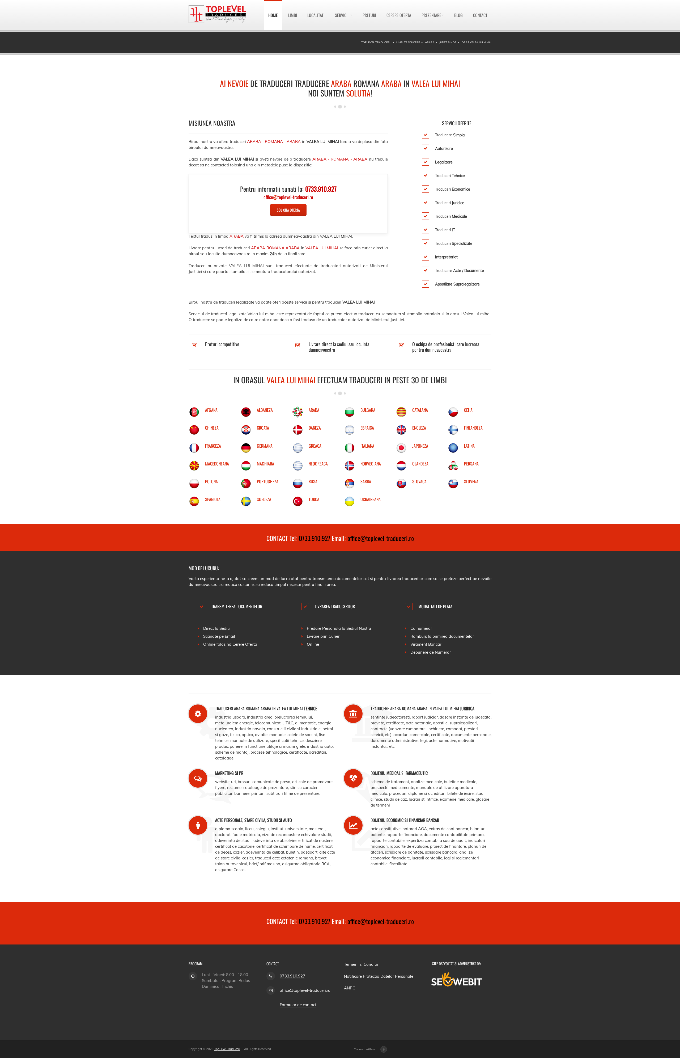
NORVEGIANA (370, 463)
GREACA (315, 446)
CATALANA (420, 410)
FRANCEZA (213, 446)
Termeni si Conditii (361, 964)
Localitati (316, 15)
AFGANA (211, 410)
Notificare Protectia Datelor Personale (378, 976)
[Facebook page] (383, 1049)
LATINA (469, 446)
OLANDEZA (420, 463)
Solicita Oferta (288, 210)
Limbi (292, 15)
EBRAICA (367, 428)
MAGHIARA (265, 463)
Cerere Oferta (398, 15)
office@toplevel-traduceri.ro (380, 538)
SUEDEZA (264, 499)
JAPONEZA (420, 446)
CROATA (263, 428)
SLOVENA (471, 481)
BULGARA (367, 410)
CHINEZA (212, 428)
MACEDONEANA (217, 463)
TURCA (314, 499)
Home (273, 15)
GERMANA (265, 446)
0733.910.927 (314, 538)
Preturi (369, 15)
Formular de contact (298, 1004)
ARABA (314, 410)
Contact (480, 15)
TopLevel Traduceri (227, 1049)
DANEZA (315, 428)
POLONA (211, 481)
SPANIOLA (212, 499)
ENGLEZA (419, 428)
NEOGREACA (318, 463)
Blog (458, 15)
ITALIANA (367, 446)
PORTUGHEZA (267, 481)
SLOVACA (419, 481)
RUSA (313, 481)
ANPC (349, 987)
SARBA (365, 481)
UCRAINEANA (370, 499)
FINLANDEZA (473, 428)
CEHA (468, 410)
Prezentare (431, 15)
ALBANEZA (265, 410)
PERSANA (471, 463)
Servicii (342, 15)
